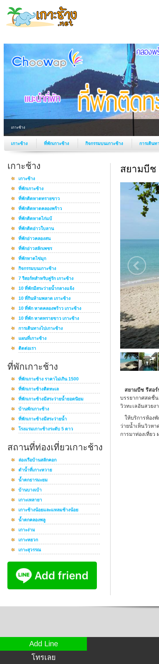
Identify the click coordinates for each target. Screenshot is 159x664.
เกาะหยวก (28, 540)
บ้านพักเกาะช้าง (33, 409)
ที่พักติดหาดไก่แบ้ (35, 219)
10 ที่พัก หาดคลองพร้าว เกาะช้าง (49, 308)
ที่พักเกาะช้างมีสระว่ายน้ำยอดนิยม (51, 399)
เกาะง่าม (26, 530)
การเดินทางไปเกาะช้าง (40, 328)
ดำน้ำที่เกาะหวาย (35, 470)
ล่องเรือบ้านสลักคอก (37, 460)
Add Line (43, 644)
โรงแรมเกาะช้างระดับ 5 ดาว (45, 429)
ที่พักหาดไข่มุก (32, 259)
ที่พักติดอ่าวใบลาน (36, 229)
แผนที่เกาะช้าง (32, 338)
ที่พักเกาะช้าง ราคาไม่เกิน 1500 (48, 379)
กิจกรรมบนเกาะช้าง (104, 143)
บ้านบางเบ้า (30, 490)
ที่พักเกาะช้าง (57, 143)
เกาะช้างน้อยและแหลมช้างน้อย (48, 510)
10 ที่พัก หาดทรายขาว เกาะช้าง (48, 318)
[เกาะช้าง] (43, 29)
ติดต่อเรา (27, 348)
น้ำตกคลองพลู (31, 520)
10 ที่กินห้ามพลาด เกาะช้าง (44, 299)
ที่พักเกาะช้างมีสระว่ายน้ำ (42, 419)
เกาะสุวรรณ (29, 550)
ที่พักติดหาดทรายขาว (39, 199)
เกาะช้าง (20, 143)
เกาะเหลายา (30, 500)
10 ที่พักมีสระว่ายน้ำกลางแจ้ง (46, 289)
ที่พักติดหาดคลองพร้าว (40, 209)
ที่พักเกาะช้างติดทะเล (38, 389)
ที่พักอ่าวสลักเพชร (35, 249)
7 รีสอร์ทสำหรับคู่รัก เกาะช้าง (46, 279)
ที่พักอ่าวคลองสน (34, 239)
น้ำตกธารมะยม (33, 480)
